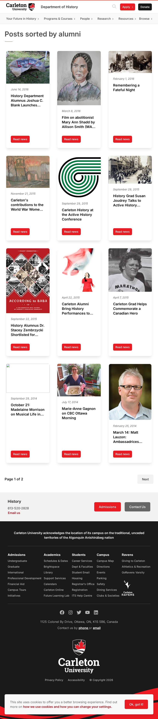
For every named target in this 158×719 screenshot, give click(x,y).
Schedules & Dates (56, 560)
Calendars (50, 584)
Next (145, 479)
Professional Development (24, 578)
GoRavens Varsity (133, 572)
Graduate (13, 566)
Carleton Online (54, 589)
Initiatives (14, 595)
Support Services (55, 578)
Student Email (81, 572)
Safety (101, 584)
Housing (77, 578)
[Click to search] (114, 6)
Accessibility (76, 680)
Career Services (82, 560)
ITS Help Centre (82, 595)
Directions (103, 566)
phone (84, 628)
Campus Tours (17, 589)
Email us (14, 513)
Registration (79, 589)
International (16, 572)
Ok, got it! (136, 704)
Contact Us (137, 507)
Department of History (59, 7)
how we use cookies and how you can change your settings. (67, 707)
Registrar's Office (83, 584)
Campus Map (105, 560)
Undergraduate (17, 560)
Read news (21, 140)
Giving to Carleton (133, 560)
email (97, 628)
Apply (126, 6)
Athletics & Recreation (136, 566)
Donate (145, 6)
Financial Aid (16, 584)
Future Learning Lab (56, 595)
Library (48, 572)
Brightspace (51, 566)
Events (101, 572)
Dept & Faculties (82, 566)
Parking (102, 578)
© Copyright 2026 (101, 680)
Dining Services (107, 589)
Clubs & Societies (108, 595)
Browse (144, 18)
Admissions (107, 507)
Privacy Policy (54, 680)
